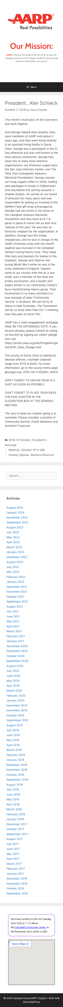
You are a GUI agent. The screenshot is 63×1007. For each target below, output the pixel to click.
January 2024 (15, 512)
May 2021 (12, 621)
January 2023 (15, 552)
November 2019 (16, 710)
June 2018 (13, 794)
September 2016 (17, 893)
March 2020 (14, 690)
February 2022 (15, 577)
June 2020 (13, 675)
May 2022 (12, 571)
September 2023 (17, 522)
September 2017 (17, 834)
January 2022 (15, 581)
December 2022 (16, 557)
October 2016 (15, 888)
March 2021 (14, 631)
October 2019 (15, 715)
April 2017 (12, 858)
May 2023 (13, 537)
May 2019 (12, 740)
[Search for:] (31, 475)
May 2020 (13, 680)
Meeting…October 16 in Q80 (27, 450)
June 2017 (13, 848)
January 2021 (15, 641)
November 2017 (16, 824)
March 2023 (14, 547)
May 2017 (12, 854)
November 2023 (17, 517)
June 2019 (13, 735)
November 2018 (16, 769)
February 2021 (15, 636)
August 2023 (14, 527)
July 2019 (12, 730)
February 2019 (15, 755)
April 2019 (13, 745)
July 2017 (12, 844)
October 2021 (15, 596)
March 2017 (14, 863)
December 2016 (16, 878)
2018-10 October (19, 440)
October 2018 (15, 774)
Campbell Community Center (30, 927)
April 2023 (13, 542)
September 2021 (17, 601)
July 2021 (12, 611)
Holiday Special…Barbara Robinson (31, 455)
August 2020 (14, 666)
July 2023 (12, 532)
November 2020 (17, 651)
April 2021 (12, 626)
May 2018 (12, 799)
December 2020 (16, 646)
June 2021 (13, 616)
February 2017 (15, 868)
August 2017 (14, 839)
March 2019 (14, 750)
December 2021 (16, 586)
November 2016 (16, 883)
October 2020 (15, 656)
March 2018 (14, 809)
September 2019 (17, 720)
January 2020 (15, 700)
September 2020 (17, 661)
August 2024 (14, 507)
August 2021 (14, 606)
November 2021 (16, 591)
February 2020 (16, 695)
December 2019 (16, 705)
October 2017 (15, 829)
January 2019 (15, 759)
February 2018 (15, 814)
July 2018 (12, 789)
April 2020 (13, 685)
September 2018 (17, 779)
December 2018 (16, 764)
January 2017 (15, 873)
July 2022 (12, 567)
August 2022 (14, 562)
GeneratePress (31, 1001)
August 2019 (14, 725)
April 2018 (12, 804)
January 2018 (15, 819)
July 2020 (12, 670)
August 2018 (14, 784)
